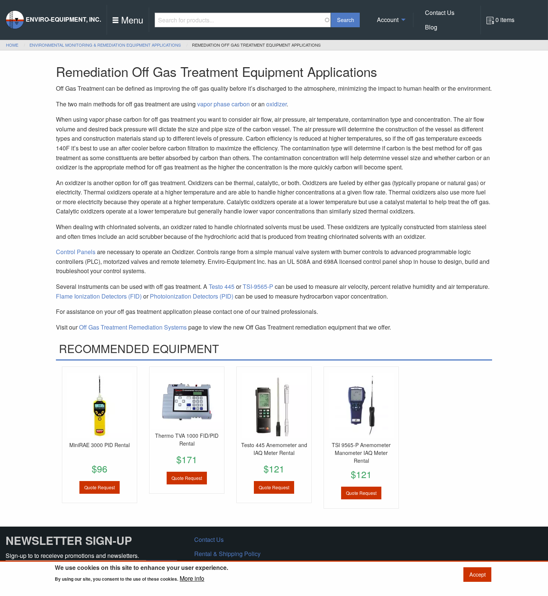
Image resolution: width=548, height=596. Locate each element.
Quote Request (99, 487)
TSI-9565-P (258, 286)
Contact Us (439, 12)
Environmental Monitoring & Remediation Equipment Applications (105, 45)
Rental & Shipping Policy (227, 553)
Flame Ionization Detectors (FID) (99, 296)
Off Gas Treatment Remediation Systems (133, 327)
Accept (477, 574)
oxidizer (276, 104)
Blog (431, 27)
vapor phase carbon (223, 104)
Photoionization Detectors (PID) (191, 296)
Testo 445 (221, 286)
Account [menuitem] (388, 19)
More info (192, 578)
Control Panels (75, 251)
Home (12, 45)
